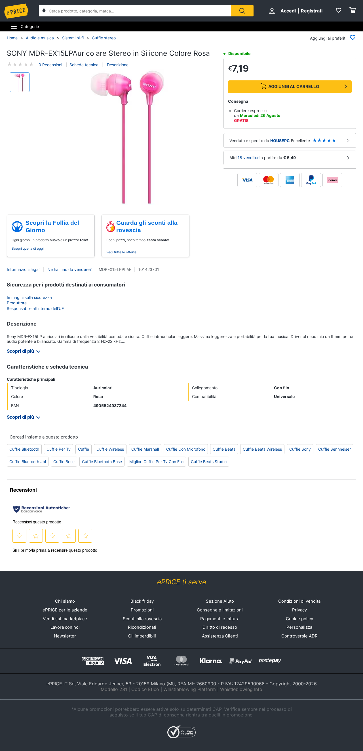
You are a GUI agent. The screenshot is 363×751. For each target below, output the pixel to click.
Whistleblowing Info (241, 689)
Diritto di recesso (219, 627)
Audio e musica (40, 37)
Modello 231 (114, 689)
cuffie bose (64, 461)
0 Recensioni (50, 64)
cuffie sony (300, 449)
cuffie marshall (145, 449)
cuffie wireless (110, 449)
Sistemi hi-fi (73, 37)
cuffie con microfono (185, 449)
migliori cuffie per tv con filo (156, 461)
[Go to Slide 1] (19, 82)
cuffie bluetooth (24, 449)
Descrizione (117, 64)
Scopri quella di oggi (28, 248)
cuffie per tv (59, 449)
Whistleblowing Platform (189, 689)
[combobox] (135, 10)
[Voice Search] (44, 11)
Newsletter (65, 636)
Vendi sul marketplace (65, 618)
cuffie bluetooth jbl (27, 461)
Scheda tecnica (83, 64)
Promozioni (142, 610)
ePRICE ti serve (181, 582)
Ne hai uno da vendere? (69, 269)
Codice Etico (145, 689)
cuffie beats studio (209, 461)
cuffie (83, 449)
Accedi (288, 11)
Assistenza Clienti (220, 636)
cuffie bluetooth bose (102, 461)
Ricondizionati (142, 627)
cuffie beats (224, 449)
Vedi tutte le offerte (121, 252)
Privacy (299, 610)
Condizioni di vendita (299, 601)
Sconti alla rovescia (142, 618)
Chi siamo (65, 601)
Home (12, 37)
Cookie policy (299, 618)
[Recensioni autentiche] (41, 509)
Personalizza (299, 627)
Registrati (311, 11)
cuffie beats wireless (262, 449)
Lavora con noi (65, 627)
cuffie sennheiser (334, 449)
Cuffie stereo (104, 37)
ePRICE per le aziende (65, 610)
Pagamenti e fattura (219, 618)
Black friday (142, 601)
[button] (127, 137)
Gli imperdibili (142, 636)
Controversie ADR (299, 636)
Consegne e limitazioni (220, 610)
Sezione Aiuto (220, 601)
